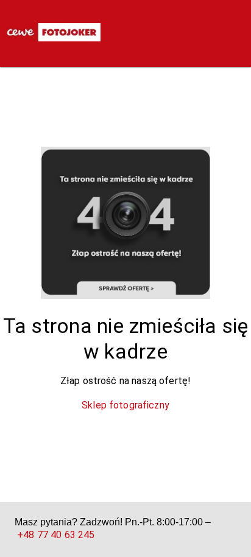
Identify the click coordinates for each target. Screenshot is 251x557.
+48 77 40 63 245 (55, 535)
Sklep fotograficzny (125, 405)
